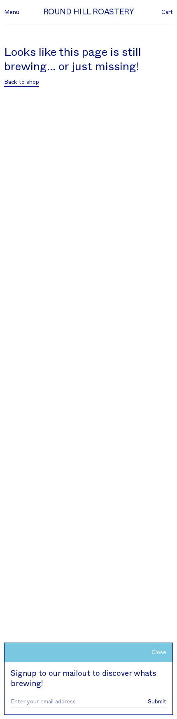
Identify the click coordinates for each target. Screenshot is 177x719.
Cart (167, 12)
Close (158, 652)
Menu (11, 12)
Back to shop (21, 82)
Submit (157, 702)
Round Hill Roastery (88, 12)
